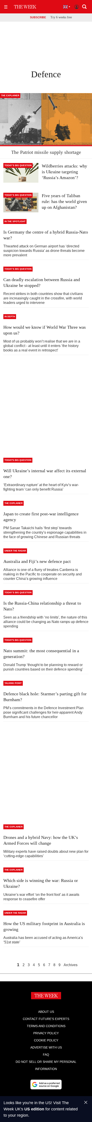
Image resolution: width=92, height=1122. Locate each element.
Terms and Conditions (46, 1026)
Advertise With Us (46, 1047)
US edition (34, 1109)
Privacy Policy (46, 1033)
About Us (46, 1011)
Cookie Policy (46, 1040)
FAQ (46, 1054)
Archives (70, 965)
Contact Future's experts (46, 1019)
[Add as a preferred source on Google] (46, 1084)
